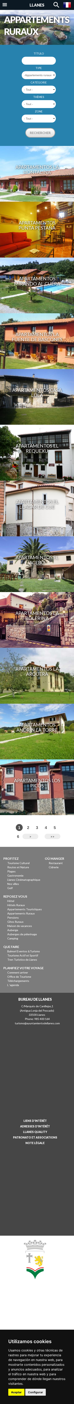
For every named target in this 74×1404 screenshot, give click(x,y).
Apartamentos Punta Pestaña (37, 225)
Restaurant (56, 863)
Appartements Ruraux (21, 913)
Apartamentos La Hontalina (37, 169)
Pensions (13, 917)
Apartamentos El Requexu (37, 448)
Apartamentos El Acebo (37, 559)
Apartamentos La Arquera (37, 671)
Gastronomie (15, 875)
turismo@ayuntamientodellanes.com (37, 1023)
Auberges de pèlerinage (22, 934)
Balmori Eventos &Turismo (23, 951)
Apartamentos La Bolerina (37, 615)
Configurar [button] (35, 1392)
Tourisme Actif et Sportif (22, 955)
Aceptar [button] (16, 1392)
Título (39, 53)
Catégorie (39, 82)
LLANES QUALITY (35, 1132)
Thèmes (38, 97)
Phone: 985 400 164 (37, 1019)
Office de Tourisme (19, 976)
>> (52, 836)
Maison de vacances (19, 926)
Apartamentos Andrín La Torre (37, 727)
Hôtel (10, 901)
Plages (11, 871)
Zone (39, 111)
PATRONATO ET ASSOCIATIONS (35, 1137)
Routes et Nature (18, 867)
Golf (10, 888)
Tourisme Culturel (18, 863)
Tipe (39, 68)
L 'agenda (13, 985)
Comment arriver (17, 972)
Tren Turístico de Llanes (22, 959)
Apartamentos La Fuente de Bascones (37, 336)
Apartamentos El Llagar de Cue (37, 504)
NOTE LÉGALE (35, 1143)
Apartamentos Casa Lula (37, 392)
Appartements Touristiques (24, 909)
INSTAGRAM (33, 1317)
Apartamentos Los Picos (37, 782)
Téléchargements (18, 980)
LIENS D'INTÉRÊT (35, 1120)
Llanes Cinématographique (23, 879)
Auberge (12, 930)
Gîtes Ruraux (15, 921)
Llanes (37, 5)
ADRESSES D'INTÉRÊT (35, 1126)
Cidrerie (54, 867)
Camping (12, 938)
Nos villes (13, 884)
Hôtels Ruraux (16, 905)
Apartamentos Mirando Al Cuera (37, 281)
